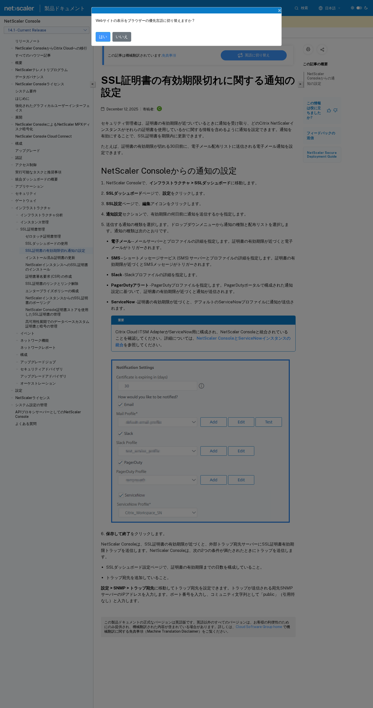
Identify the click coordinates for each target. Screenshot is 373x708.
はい (103, 36)
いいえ (122, 36)
